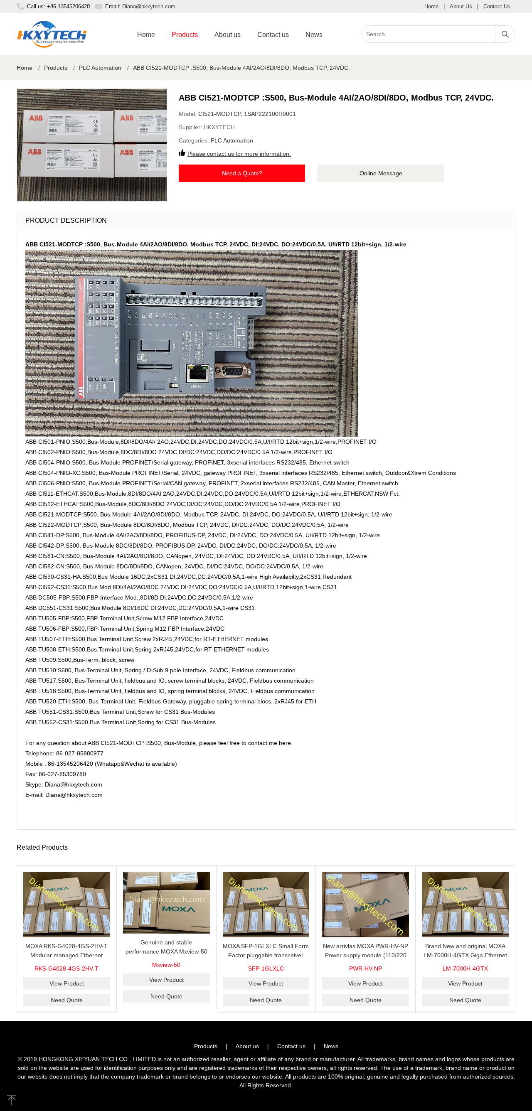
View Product (66, 983)
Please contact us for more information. (239, 153)
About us (227, 34)
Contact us (273, 34)
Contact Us (496, 6)
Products (185, 34)
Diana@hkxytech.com (148, 6)
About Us (461, 6)
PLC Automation (100, 67)
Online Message (381, 173)
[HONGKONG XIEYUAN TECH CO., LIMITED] (52, 34)
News (314, 34)
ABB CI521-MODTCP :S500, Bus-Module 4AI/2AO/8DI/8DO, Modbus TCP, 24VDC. (241, 67)
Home (431, 6)
